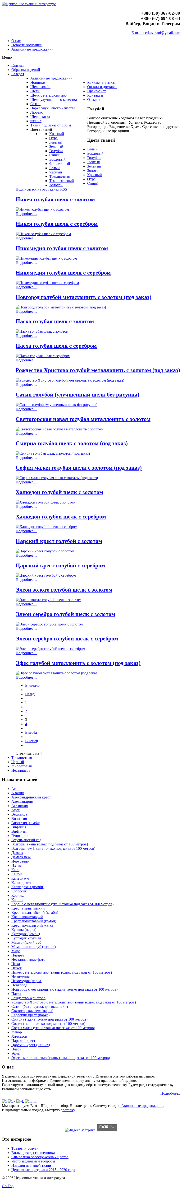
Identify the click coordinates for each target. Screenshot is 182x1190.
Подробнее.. (170, 1093)
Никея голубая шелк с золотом (55, 199)
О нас (16, 41)
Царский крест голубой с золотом (59, 541)
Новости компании (26, 45)
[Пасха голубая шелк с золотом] (42, 331)
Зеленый (94, 166)
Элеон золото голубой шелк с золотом (64, 590)
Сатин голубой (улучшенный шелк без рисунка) (77, 395)
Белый (92, 149)
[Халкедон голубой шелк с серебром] (46, 527)
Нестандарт (20, 770)
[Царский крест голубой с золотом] (45, 551)
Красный (94, 175)
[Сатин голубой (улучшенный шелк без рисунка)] (56, 405)
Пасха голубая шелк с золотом (55, 321)
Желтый (93, 162)
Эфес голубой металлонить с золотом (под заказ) (78, 663)
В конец (31, 741)
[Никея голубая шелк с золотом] (42, 209)
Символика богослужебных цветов (39, 1157)
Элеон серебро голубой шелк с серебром (67, 638)
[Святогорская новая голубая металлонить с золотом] (59, 429)
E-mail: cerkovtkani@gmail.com (156, 33)
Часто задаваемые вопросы (33, 1161)
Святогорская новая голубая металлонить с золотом (83, 419)
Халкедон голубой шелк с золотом (59, 492)
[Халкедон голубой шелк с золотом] (45, 502)
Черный (17, 762)
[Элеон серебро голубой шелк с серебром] (50, 649)
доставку (68, 1110)
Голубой (94, 158)
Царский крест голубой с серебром (60, 565)
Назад (30, 694)
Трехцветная (21, 758)
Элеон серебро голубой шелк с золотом (65, 614)
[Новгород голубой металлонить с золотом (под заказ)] (61, 307)
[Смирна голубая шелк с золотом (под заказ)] (53, 453)
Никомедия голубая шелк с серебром (63, 273)
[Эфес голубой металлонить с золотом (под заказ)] (57, 673)
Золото (92, 170)
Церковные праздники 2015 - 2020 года (43, 1170)
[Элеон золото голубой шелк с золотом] (48, 600)
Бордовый (95, 153)
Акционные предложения (32, 49)
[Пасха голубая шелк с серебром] (43, 356)
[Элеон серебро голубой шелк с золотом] (49, 624)
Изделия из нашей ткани (31, 1165)
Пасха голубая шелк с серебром (56, 346)
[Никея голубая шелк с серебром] (43, 234)
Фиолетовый (21, 766)
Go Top (8, 1186)
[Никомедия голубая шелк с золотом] (46, 258)
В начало (32, 685)
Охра (91, 179)
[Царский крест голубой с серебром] (46, 575)
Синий (92, 183)
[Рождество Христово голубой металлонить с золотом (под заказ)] (70, 380)
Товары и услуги (25, 1148)
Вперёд (31, 732)
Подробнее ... (26, 214)
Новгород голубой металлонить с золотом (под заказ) (83, 297)
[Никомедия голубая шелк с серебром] (47, 283)
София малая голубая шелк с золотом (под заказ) (79, 468)
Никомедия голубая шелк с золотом (62, 248)
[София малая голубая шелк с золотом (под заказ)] (57, 478)
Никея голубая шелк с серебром (57, 224)
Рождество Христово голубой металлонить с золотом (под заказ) (98, 370)
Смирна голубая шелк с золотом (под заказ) (72, 443)
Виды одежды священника (33, 1153)
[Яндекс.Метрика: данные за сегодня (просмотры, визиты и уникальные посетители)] (80, 1130)
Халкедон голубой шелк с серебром (61, 516)
